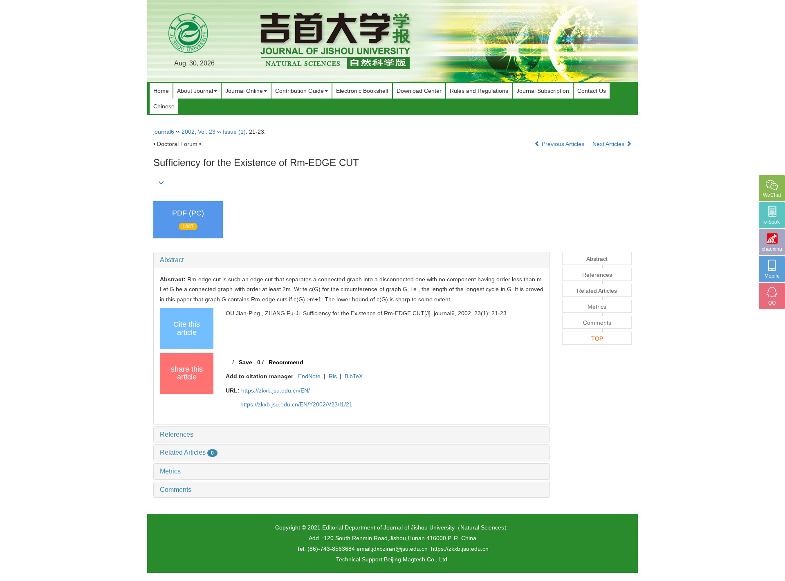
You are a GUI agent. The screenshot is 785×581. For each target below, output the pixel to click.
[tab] (352, 260)
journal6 (163, 131)
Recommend (286, 362)
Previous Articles (563, 144)
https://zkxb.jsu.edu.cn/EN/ (275, 390)
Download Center (419, 90)
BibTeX (354, 376)
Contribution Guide (299, 90)
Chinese (164, 106)
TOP (597, 338)
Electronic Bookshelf (362, 90)
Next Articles (609, 144)
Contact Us (591, 90)
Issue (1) (234, 131)
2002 (188, 131)
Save (245, 362)
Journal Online (244, 90)
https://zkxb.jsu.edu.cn (460, 548)
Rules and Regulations (479, 90)
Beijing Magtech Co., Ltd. (416, 559)
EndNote (309, 376)
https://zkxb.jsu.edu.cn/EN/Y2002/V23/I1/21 (296, 404)
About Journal (195, 90)
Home (161, 90)
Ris (333, 376)
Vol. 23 (206, 131)
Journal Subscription (542, 90)
